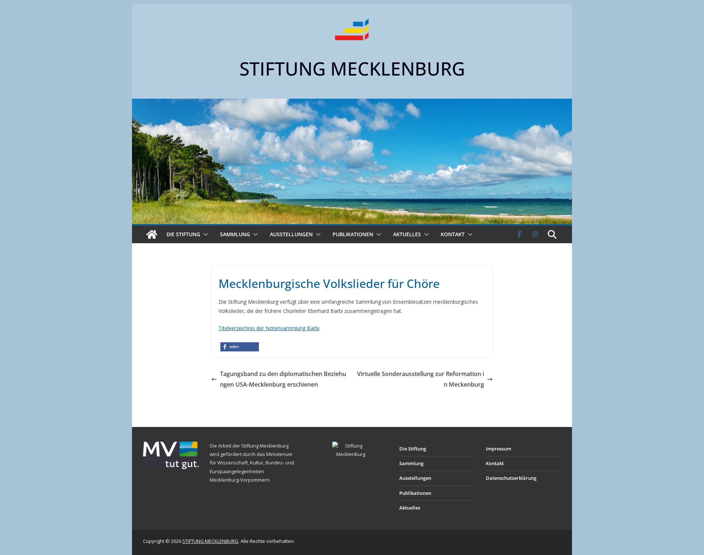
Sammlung (235, 234)
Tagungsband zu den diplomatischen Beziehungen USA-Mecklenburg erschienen (283, 379)
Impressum (498, 448)
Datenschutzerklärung (511, 478)
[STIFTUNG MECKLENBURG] (152, 234)
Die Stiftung (183, 234)
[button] (204, 234)
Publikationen (353, 234)
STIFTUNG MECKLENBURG (352, 68)
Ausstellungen (291, 234)
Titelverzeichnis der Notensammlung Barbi (269, 328)
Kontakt (453, 234)
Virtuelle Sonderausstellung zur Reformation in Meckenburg (420, 379)
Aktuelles (407, 234)
